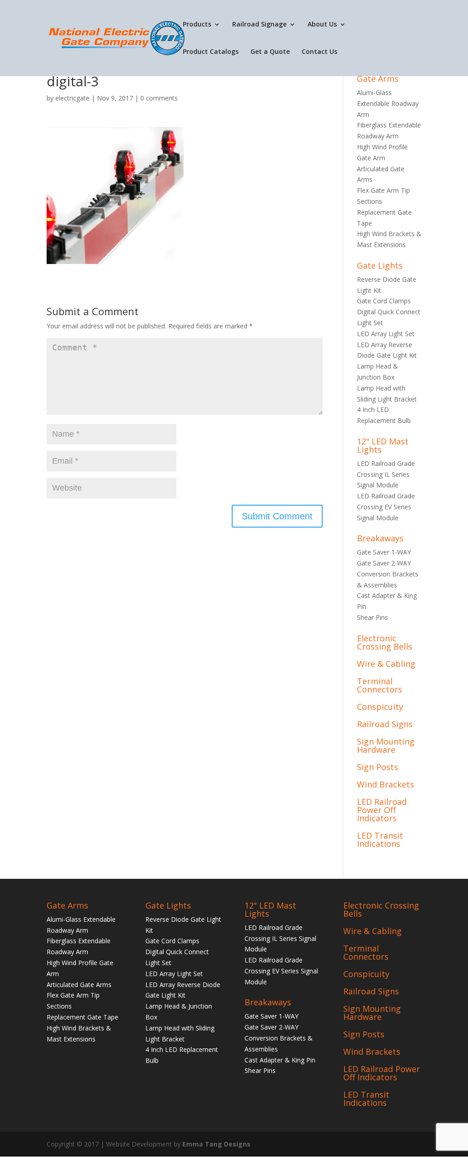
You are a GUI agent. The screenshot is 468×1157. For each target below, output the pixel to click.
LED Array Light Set (386, 333)
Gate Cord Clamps (384, 300)
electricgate (72, 98)
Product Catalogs (211, 52)
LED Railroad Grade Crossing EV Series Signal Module (386, 506)
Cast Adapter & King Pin (280, 1060)
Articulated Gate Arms (79, 984)
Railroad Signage (259, 24)
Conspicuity (380, 706)
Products (197, 24)
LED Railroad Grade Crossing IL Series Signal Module (386, 474)
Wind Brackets (385, 784)
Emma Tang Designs (216, 1144)
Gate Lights (380, 265)
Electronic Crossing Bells (384, 642)
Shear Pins (372, 617)
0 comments (159, 98)
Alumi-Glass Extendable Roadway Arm (388, 103)
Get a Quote (270, 52)
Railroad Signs (385, 724)
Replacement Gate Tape (82, 1017)
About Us (322, 24)
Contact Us (319, 52)
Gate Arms (378, 78)
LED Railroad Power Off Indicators (382, 810)
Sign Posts (377, 766)
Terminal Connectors (379, 685)
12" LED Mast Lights (383, 445)
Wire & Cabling (386, 663)
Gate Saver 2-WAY (384, 563)
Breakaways (380, 538)
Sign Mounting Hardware (386, 745)
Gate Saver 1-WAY (384, 552)
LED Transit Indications (380, 839)
